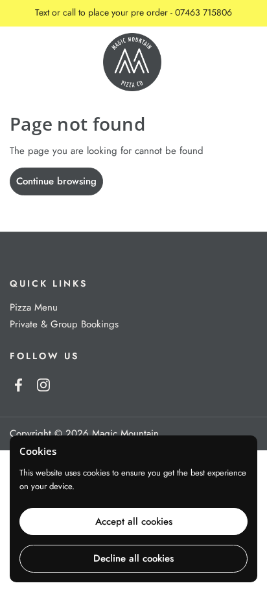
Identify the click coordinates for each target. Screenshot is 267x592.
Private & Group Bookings (64, 324)
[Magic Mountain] (132, 62)
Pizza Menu (34, 307)
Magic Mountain (125, 433)
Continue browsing (56, 181)
